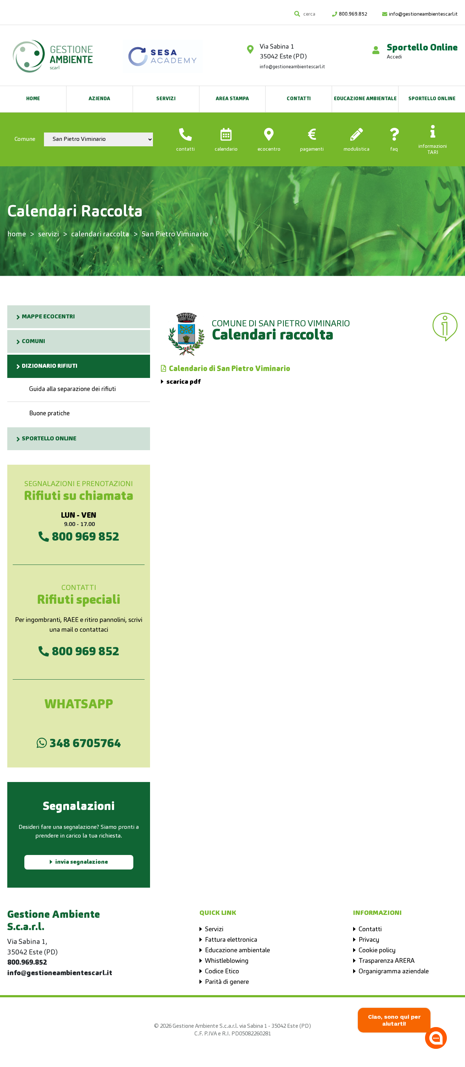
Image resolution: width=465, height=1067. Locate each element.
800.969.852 (353, 14)
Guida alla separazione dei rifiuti (72, 389)
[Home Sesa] (53, 53)
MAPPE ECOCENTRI (48, 317)
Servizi (165, 99)
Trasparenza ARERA (387, 961)
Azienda (99, 99)
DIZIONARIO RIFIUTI (49, 366)
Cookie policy (377, 950)
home (16, 234)
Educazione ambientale (237, 950)
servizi (48, 234)
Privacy (369, 940)
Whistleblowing (226, 961)
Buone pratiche (49, 414)
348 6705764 (84, 743)
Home (33, 99)
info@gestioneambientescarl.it (423, 14)
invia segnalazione (81, 862)
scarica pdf (183, 382)
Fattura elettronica (231, 940)
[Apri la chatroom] (436, 1038)
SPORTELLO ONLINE (432, 99)
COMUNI (33, 342)
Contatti (299, 99)
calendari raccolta (100, 234)
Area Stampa (232, 99)
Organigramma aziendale (394, 971)
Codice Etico (222, 971)
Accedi (394, 57)
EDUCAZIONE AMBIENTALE (365, 99)
